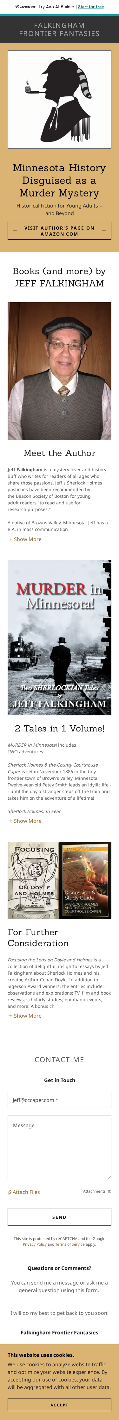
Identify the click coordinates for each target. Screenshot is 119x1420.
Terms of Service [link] (70, 1244)
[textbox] (59, 1099)
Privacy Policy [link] (35, 1244)
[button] (25, 539)
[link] (59, 29)
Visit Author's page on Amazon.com (59, 231)
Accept (59, 1405)
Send (59, 1217)
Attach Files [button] (26, 1191)
